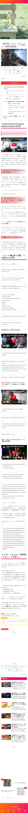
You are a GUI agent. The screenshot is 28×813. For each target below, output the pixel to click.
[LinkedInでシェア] (14, 521)
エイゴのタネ (14, 1)
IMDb (4, 549)
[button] (18, 72)
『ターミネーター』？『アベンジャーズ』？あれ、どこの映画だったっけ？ (15, 95)
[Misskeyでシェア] (23, 514)
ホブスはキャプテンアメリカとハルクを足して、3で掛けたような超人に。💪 (16, 107)
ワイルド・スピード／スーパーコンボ (12, 621)
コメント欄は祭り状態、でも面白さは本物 (14, 101)
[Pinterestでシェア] (8, 521)
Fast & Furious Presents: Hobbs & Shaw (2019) (14, 87)
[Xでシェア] (5, 514)
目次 (13, 83)
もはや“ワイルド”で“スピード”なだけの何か (15, 91)
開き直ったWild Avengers (14, 103)
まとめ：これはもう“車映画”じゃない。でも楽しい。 (14, 117)
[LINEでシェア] (23, 517)
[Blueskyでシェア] (17, 514)
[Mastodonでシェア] (11, 514)
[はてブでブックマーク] (17, 517)
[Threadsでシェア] (11, 517)
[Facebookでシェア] (5, 517)
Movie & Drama (5, 629)
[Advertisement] (14, 647)
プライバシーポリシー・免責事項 (14, 808)
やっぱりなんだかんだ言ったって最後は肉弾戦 (16, 112)
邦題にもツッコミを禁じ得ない (13, 98)
